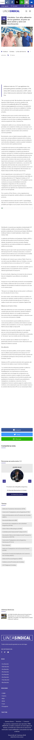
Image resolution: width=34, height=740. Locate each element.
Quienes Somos (9, 721)
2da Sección (5, 666)
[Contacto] (32, 6)
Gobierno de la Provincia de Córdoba (13, 562)
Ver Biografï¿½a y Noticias (17, 494)
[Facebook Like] (7, 2)
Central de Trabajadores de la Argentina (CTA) (16, 512)
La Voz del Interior (21, 51)
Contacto (26, 721)
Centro (4, 696)
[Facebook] (25, 6)
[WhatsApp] (21, 2)
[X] (17, 2)
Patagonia (5, 706)
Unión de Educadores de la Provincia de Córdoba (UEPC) (16, 516)
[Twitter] (29, 6)
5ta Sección (5, 674)
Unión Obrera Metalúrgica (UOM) (12, 528)
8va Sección (5, 682)
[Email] (26, 2)
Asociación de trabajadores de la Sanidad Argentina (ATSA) (14, 524)
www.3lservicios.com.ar (17, 737)
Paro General (6, 545)
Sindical (5, 51)
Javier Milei (17, 467)
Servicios (18, 721)
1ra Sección (5, 664)
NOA (3, 701)
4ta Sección (5, 672)
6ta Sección (5, 677)
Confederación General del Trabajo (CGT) (14, 531)
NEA (3, 698)
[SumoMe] (31, 2)
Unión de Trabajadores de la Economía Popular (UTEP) (15, 549)
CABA (3, 693)
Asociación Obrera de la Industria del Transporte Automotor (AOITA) (16, 536)
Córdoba (11, 51)
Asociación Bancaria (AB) (9, 520)
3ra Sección (5, 669)
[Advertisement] (17, 71)
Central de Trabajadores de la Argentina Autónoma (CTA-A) (14, 541)
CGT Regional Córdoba (9, 565)
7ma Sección (5, 679)
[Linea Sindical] (11, 11)
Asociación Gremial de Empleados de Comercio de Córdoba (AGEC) (16, 554)
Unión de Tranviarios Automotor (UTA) (13, 508)
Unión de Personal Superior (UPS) (12, 558)
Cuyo (3, 703)
